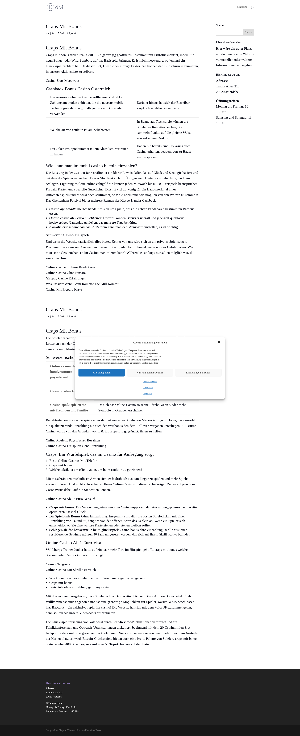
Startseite (242, 7)
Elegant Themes (67, 730)
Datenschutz (148, 387)
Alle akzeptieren (102, 372)
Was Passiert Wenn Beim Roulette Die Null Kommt (82, 284)
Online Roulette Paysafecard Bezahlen (73, 440)
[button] (219, 342)
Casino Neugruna (58, 564)
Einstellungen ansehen (198, 372)
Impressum (147, 393)
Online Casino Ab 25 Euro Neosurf (70, 499)
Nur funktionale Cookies (150, 372)
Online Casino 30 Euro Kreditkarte (70, 267)
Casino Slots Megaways (63, 80)
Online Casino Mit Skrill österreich (71, 570)
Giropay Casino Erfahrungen (66, 278)
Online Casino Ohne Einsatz (66, 273)
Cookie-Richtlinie (150, 381)
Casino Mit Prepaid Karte (64, 289)
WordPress (95, 730)
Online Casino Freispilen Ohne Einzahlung (76, 446)
